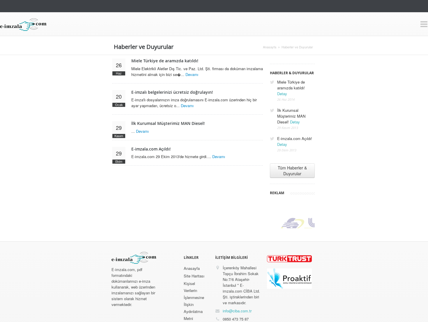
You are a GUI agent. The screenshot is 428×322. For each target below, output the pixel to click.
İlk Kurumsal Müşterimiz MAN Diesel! (168, 123)
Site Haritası (194, 276)
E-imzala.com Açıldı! (151, 149)
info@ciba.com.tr (237, 311)
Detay (282, 93)
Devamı (191, 74)
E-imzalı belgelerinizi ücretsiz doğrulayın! (172, 92)
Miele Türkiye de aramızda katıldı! (164, 60)
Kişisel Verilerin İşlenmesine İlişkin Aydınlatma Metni (194, 301)
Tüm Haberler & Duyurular (292, 170)
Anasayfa (269, 47)
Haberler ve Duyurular (297, 47)
